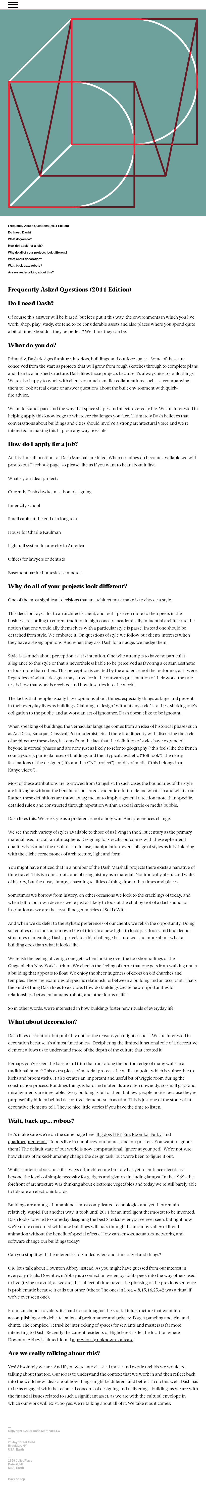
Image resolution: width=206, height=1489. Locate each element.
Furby (156, 1135)
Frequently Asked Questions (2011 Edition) (38, 226)
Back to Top (16, 1479)
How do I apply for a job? (25, 246)
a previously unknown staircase (102, 1340)
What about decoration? (25, 259)
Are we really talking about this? (31, 272)
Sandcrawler (118, 1220)
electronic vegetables (113, 1184)
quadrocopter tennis (27, 1142)
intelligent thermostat (144, 1212)
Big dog (103, 1135)
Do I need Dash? (19, 232)
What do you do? (20, 239)
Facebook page (45, 465)
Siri (127, 1135)
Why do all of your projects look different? (37, 252)
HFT (117, 1135)
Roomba (140, 1135)
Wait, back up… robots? (25, 265)
